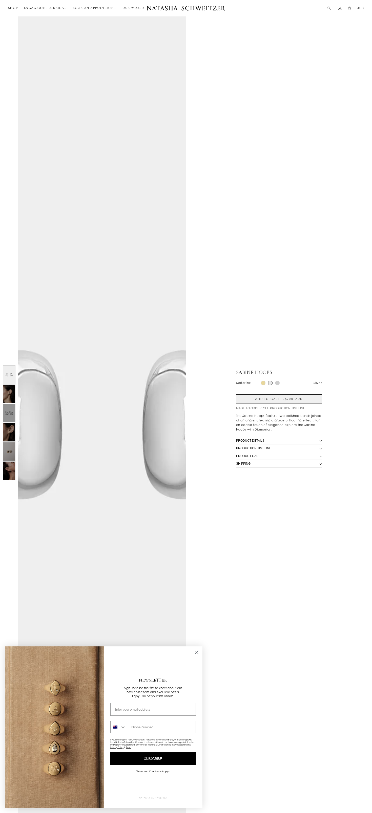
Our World (133, 8)
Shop (13, 8)
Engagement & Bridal (45, 8)
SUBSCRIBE (153, 758)
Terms (128, 747)
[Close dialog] (196, 652)
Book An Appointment (94, 8)
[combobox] (120, 727)
